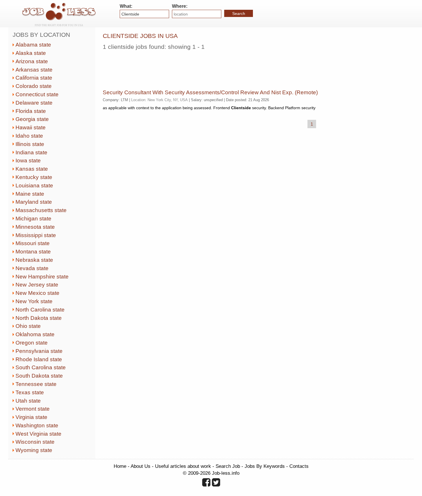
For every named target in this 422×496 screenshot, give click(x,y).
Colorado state (34, 86)
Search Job (228, 466)
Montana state (33, 252)
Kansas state (32, 169)
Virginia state (31, 417)
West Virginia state (38, 434)
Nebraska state (34, 260)
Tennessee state (36, 384)
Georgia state (32, 119)
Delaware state (34, 103)
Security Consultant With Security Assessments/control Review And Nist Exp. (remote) (210, 92)
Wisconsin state (35, 442)
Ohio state (28, 326)
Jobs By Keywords (265, 466)
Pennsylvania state (39, 351)
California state (34, 78)
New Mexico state (37, 293)
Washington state (37, 425)
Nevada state (32, 268)
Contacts (299, 466)
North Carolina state (40, 310)
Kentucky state (34, 177)
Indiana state (31, 152)
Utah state (28, 401)
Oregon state (32, 343)
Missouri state (33, 243)
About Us (140, 466)
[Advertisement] (207, 67)
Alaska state (31, 53)
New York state (34, 301)
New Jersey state (37, 285)
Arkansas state (34, 70)
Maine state (30, 194)
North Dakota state (39, 318)
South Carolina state (41, 367)
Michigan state (33, 219)
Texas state (30, 392)
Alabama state (33, 45)
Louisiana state (34, 185)
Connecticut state (37, 94)
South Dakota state (39, 376)
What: (126, 6)
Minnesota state (35, 227)
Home (120, 466)
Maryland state (34, 202)
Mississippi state (36, 235)
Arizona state (32, 61)
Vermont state (33, 409)
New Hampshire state (42, 277)
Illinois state (30, 144)
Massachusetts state (41, 210)
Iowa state (28, 160)
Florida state (31, 111)
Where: (179, 6)
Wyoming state (34, 450)
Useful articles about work (183, 466)
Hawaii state (31, 127)
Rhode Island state (39, 359)
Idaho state (29, 136)
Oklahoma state (35, 334)
